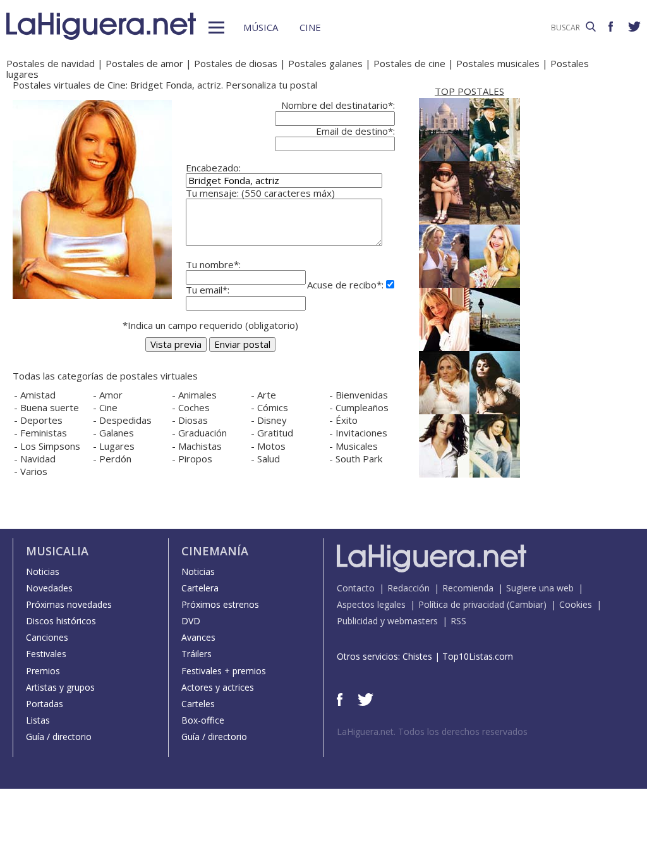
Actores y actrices (217, 687)
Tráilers (196, 654)
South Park (359, 458)
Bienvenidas (362, 394)
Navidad (38, 458)
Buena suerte (49, 407)
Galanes (116, 432)
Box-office (202, 720)
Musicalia (57, 551)
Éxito (347, 420)
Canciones (47, 637)
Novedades (49, 588)
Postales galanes (325, 63)
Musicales (357, 446)
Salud (268, 458)
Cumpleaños (362, 407)
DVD (190, 621)
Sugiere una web (540, 588)
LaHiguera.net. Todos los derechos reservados (432, 731)
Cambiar (526, 604)
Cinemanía (214, 551)
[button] (216, 28)
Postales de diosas (235, 63)
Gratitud (275, 432)
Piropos (195, 458)
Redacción (408, 588)
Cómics (272, 407)
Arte (266, 394)
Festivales (46, 654)
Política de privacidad (461, 604)
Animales (197, 394)
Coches (194, 407)
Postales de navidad (50, 63)
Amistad (38, 394)
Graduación (202, 432)
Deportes (41, 420)
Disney (272, 420)
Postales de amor (144, 63)
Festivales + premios (223, 671)
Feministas (43, 432)
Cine (310, 27)
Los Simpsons (50, 446)
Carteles (198, 704)
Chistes (417, 656)
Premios (43, 671)
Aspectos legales (371, 604)
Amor (111, 394)
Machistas (200, 446)
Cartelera (200, 588)
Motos (271, 446)
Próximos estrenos (220, 604)
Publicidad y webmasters (387, 621)
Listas (38, 720)
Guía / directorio (59, 737)
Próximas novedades (69, 604)
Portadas (44, 704)
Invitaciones (361, 432)
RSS (458, 621)
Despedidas (125, 420)
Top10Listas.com (477, 656)
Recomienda (467, 588)
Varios (33, 471)
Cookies (575, 604)
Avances (198, 637)
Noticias (42, 571)
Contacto (356, 588)
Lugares (117, 446)
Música (260, 27)
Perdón (115, 458)
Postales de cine (409, 63)
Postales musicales (498, 63)
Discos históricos (61, 621)
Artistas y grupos (60, 687)
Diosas (193, 420)
